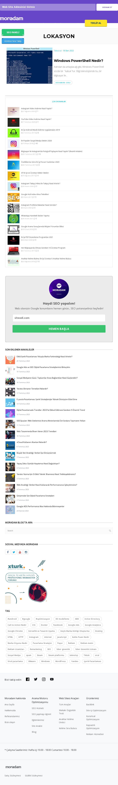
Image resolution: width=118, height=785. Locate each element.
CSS (33, 625)
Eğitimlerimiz (38, 720)
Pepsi (60, 643)
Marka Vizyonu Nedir (17, 643)
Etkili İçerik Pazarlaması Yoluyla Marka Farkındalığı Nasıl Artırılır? (44, 356)
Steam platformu (56, 655)
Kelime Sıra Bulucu (68, 728)
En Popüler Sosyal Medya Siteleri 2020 (36, 140)
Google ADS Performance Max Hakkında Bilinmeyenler (40, 506)
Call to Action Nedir (17, 625)
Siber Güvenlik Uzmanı (86, 649)
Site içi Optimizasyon (96, 710)
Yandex (74, 661)
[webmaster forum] (26, 581)
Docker (44, 625)
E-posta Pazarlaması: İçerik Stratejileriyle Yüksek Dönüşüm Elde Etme (47, 399)
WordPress (60, 661)
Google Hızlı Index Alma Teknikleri (35, 194)
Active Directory (92, 619)
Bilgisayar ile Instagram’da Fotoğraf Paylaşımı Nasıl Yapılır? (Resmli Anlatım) (51, 151)
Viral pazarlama (15, 661)
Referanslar (58, 24)
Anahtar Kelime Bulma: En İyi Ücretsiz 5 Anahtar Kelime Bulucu (46, 258)
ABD (77, 619)
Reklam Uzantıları (16, 649)
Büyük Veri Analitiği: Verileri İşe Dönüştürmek (36, 453)
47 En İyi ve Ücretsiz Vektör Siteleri (35, 173)
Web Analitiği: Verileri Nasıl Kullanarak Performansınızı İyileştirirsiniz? (47, 485)
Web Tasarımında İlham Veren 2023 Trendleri (36, 431)
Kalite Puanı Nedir (80, 637)
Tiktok (87, 655)
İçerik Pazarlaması (92, 661)
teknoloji (74, 655)
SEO (49, 649)
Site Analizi (37, 726)
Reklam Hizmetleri (95, 734)
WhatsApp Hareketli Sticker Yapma (35, 215)
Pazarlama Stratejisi (42, 643)
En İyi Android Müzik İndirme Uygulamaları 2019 (40, 130)
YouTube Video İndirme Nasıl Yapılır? (36, 119)
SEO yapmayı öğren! (41, 714)
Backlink (90, 704)
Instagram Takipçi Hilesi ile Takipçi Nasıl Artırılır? (40, 183)
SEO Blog (42, 24)
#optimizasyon (43, 619)
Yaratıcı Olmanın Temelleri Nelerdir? (32, 389)
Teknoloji (57, 51)
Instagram (34, 637)
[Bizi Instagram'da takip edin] (43, 679)
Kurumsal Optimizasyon (92, 718)
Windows (45, 661)
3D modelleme (62, 619)
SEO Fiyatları (75, 24)
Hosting (98, 631)
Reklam (71, 643)
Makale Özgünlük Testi (67, 712)
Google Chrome (15, 631)
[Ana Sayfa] (11, 18)
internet (48, 637)
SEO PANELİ (13, 32)
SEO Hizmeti (9, 24)
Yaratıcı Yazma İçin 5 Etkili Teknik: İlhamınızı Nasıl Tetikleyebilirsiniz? (46, 474)
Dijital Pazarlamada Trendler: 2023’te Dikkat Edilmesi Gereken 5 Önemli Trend (51, 410)
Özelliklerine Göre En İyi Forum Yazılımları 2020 (40, 162)
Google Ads (73, 625)
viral (97, 655)
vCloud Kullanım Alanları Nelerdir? (32, 442)
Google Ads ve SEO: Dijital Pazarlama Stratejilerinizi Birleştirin (43, 367)
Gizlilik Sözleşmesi (33, 775)
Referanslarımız (12, 716)
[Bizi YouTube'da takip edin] (52, 679)
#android (12, 619)
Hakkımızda (10, 710)
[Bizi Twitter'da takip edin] (35, 679)
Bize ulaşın (10, 722)
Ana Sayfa (9, 704)
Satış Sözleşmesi (13, 775)
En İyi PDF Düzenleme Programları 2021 (37, 237)
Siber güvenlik (63, 649)
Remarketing (36, 649)
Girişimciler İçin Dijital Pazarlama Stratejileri (35, 496)
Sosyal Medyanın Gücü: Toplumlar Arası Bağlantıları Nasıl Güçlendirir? (47, 378)
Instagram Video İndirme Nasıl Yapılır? (36, 108)
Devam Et (107, 7)
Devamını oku (63, 82)
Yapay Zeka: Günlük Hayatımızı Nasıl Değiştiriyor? (38, 463)
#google (26, 619)
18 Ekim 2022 (68, 51)
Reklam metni (87, 643)
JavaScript (62, 637)
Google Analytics (93, 625)
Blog (34, 731)
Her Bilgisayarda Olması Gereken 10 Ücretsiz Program (43, 248)
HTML (10, 637)
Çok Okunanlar (59, 101)
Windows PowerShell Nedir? (78, 61)
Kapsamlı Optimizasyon (92, 727)
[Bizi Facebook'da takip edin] (27, 679)
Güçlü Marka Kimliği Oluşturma (75, 631)
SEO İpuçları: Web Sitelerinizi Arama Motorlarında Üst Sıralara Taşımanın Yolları (51, 421)
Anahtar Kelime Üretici (66, 721)
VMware (32, 661)
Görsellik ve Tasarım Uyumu (41, 631)
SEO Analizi (26, 24)
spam (28, 655)
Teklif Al (96, 23)
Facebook (58, 625)
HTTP (21, 637)
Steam (40, 655)
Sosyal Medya (14, 655)
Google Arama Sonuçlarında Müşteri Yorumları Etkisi (42, 226)
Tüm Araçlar (65, 704)
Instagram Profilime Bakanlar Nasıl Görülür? (39, 205)
